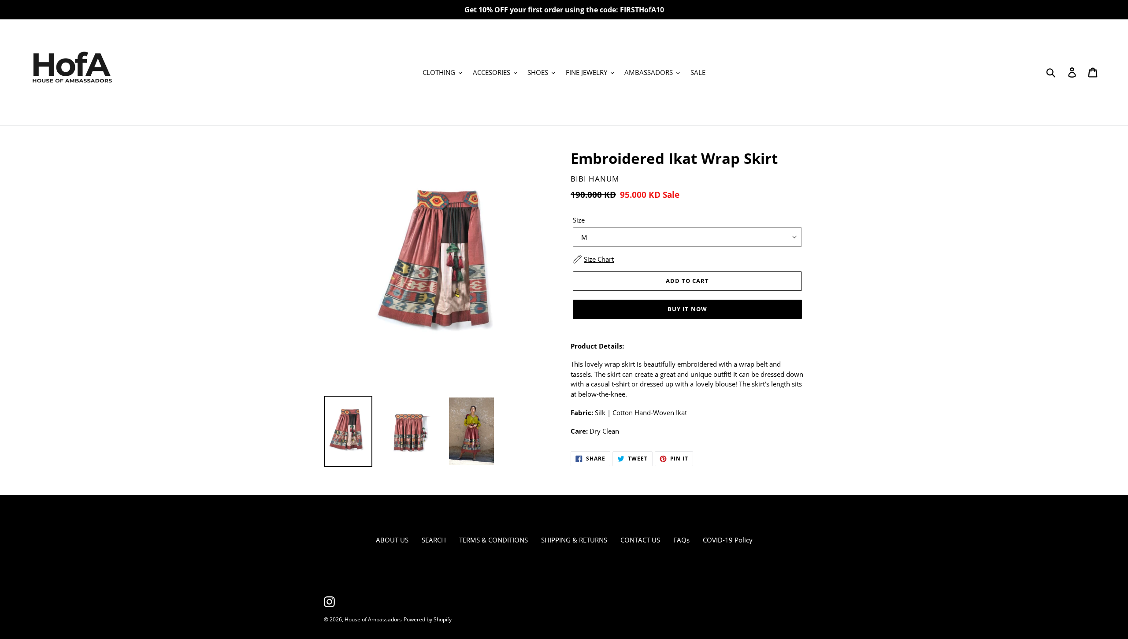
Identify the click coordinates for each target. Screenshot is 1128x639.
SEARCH (434, 539)
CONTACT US (640, 539)
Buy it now (687, 309)
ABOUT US (392, 539)
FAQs (681, 539)
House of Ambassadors (373, 619)
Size (579, 219)
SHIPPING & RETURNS (574, 539)
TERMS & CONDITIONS (493, 539)
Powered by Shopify (428, 619)
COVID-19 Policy (728, 539)
